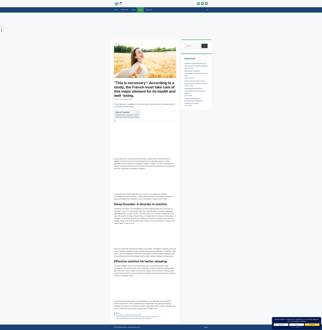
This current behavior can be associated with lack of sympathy (134, 318)
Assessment (124, 10)
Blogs (140, 10)
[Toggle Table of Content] (137, 112)
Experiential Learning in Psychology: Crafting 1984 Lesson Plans (195, 73)
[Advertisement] (161, 25)
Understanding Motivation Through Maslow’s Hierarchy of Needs (194, 91)
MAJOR (135, 315)
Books (206, 327)
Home (116, 10)
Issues (133, 10)
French (126, 315)
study (139, 315)
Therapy (117, 196)
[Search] (204, 46)
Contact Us (148, 10)
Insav (159, 199)
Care (117, 315)
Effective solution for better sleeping (127, 117)
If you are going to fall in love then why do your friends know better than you (137, 316)
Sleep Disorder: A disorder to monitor (127, 115)
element (121, 315)
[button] (207, 9)
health (130, 315)
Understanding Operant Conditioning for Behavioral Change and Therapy (193, 101)
